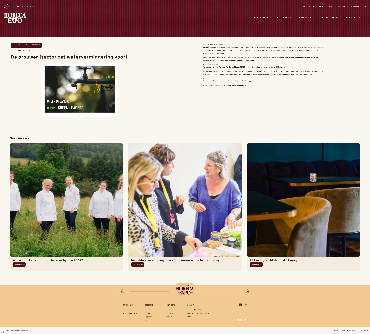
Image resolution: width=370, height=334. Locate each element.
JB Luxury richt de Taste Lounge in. (277, 260)
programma (306, 18)
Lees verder (19, 264)
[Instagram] (245, 304)
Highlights (170, 305)
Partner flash (28, 51)
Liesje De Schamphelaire (236, 85)
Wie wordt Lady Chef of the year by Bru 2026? (48, 260)
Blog (303, 6)
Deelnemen (128, 305)
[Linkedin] (240, 304)
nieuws (314, 6)
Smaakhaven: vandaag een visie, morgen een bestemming (175, 260)
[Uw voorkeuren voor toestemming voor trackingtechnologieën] (3, 332)
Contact (345, 6)
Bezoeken (149, 305)
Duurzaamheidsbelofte (327, 6)
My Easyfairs (355, 6)
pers (308, 6)
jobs (339, 6)
